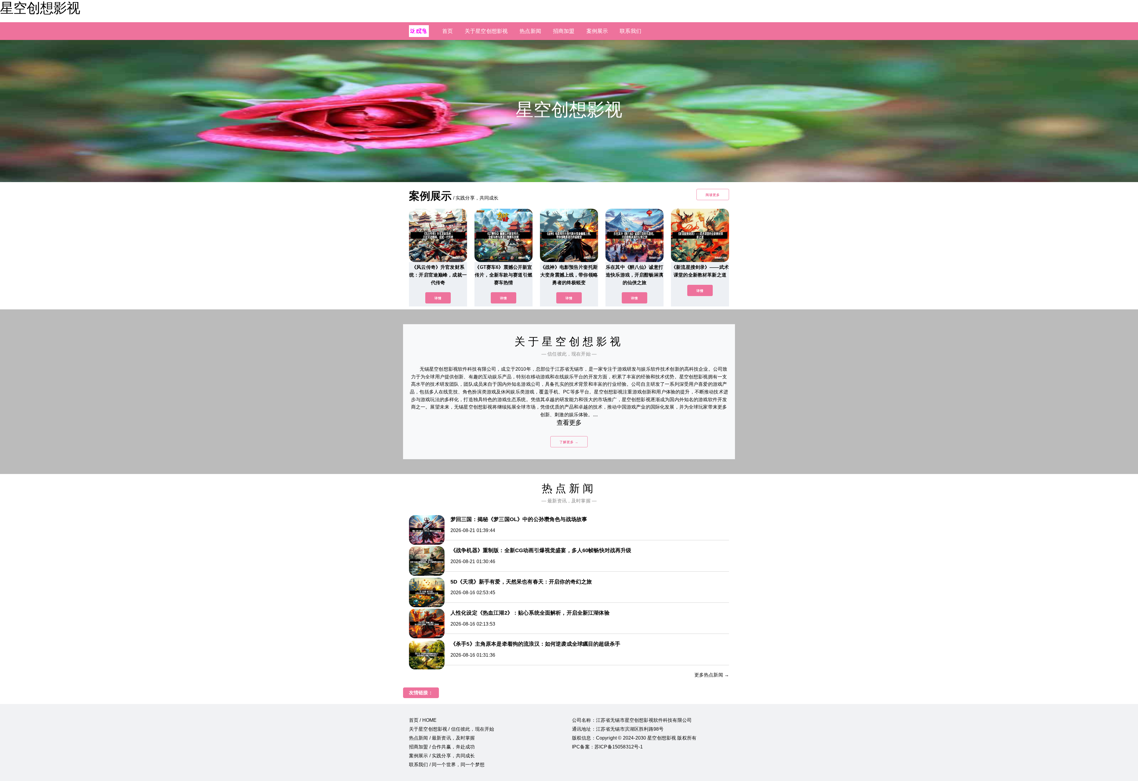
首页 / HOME (423, 720)
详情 (438, 298)
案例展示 (597, 31)
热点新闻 (530, 31)
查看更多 (569, 422)
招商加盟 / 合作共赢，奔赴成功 (442, 746)
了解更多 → (569, 442)
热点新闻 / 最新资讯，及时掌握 (442, 737)
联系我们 (630, 31)
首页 (447, 31)
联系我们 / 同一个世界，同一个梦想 (447, 764)
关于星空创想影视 (486, 31)
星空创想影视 (40, 8)
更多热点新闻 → (711, 674)
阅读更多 (713, 195)
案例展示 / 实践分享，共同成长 (442, 755)
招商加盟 (564, 31)
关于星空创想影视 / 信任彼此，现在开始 (451, 729)
